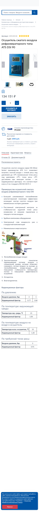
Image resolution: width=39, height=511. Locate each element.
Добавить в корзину (11, 109)
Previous (3, 65)
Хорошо (10, 507)
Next (35, 65)
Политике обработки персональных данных (16, 501)
